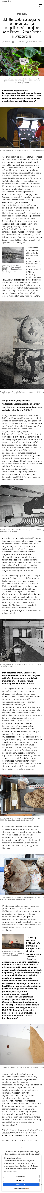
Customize (21, 1176)
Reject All (21, 1180)
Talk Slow (22, 14)
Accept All (21, 1184)
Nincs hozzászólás (35, 42)
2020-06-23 (19, 42)
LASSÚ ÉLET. (7, 2)
